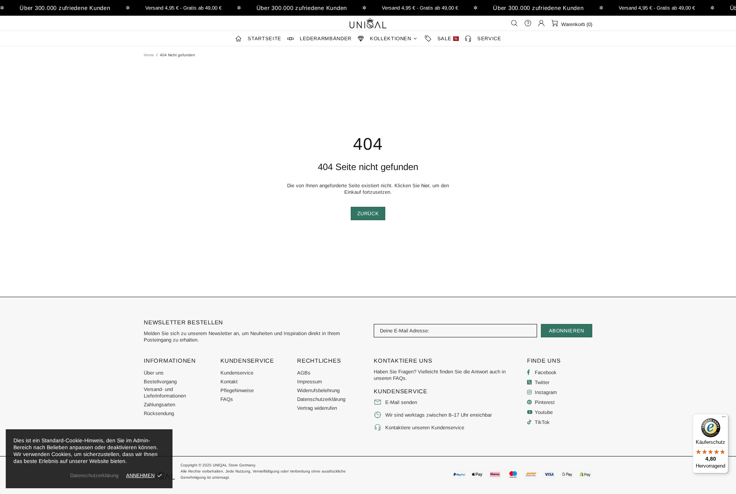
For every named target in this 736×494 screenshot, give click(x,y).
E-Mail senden (401, 402)
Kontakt (229, 381)
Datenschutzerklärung (321, 399)
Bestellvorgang (160, 381)
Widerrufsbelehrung (318, 390)
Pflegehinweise (237, 390)
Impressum (309, 381)
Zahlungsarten (159, 404)
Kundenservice (236, 373)
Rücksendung (159, 413)
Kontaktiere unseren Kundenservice (424, 427)
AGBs (303, 373)
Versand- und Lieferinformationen (165, 392)
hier (425, 185)
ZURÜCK (368, 213)
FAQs (226, 399)
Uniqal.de (368, 23)
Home (149, 55)
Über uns (154, 373)
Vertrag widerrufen (317, 408)
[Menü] (723, 418)
